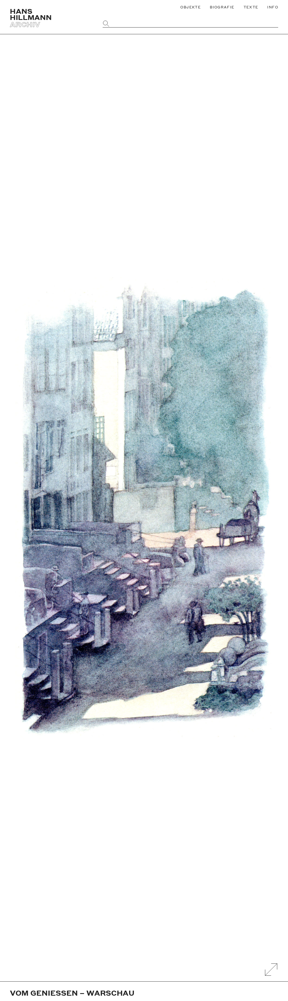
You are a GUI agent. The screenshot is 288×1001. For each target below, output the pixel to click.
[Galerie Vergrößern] (271, 970)
